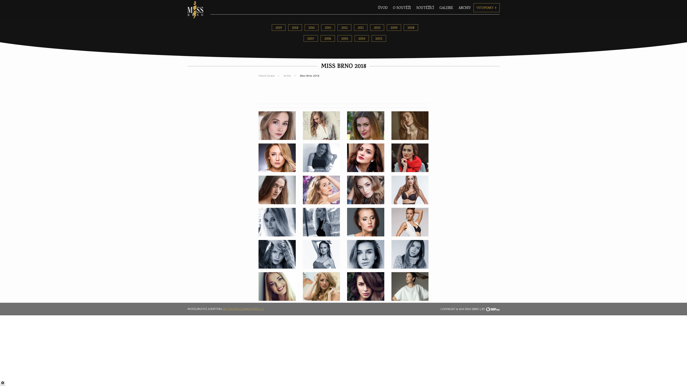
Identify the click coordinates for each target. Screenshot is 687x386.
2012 (344, 28)
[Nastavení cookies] (2, 383)
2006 (327, 38)
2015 (328, 28)
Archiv (465, 8)
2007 (310, 38)
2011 (361, 28)
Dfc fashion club (234, 309)
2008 (411, 28)
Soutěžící (425, 8)
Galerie (446, 8)
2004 (361, 38)
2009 (394, 28)
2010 (377, 28)
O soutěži (402, 8)
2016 (311, 28)
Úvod (383, 8)
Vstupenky (485, 8)
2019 (279, 28)
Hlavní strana (267, 75)
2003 (378, 38)
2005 (344, 38)
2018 (295, 28)
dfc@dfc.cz (256, 309)
